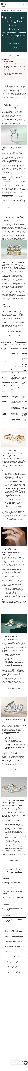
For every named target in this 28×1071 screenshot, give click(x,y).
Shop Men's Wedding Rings (14, 335)
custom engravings (12, 323)
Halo (6, 657)
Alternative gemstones (7, 195)
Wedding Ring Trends (14, 967)
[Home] (14, 3)
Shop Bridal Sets (14, 860)
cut (12, 670)
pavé (5, 680)
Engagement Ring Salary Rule (14, 941)
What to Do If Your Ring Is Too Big (14, 951)
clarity (18, 670)
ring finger (15, 560)
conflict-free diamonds (7, 193)
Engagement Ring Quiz (14, 956)
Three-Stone (8, 659)
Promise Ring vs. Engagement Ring (14, 946)
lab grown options (18, 193)
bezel (3, 678)
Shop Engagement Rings (14, 43)
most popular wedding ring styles (11, 732)
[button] (12, 1062)
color (15, 670)
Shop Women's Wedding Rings (14, 331)
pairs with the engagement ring (9, 752)
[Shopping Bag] (26, 3)
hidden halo (22, 678)
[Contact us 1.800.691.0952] (23, 3)
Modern (7, 665)
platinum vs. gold (16, 681)
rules (3, 512)
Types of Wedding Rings (14, 972)
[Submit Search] (26, 7)
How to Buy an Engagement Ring (14, 936)
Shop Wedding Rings (14, 47)
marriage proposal (6, 112)
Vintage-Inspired (9, 662)
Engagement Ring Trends (14, 962)
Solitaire (7, 654)
